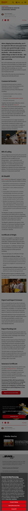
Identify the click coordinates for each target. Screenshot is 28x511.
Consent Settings (14, 502)
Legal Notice (14, 499)
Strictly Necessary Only (14, 505)
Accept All (14, 509)
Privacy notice (8, 499)
